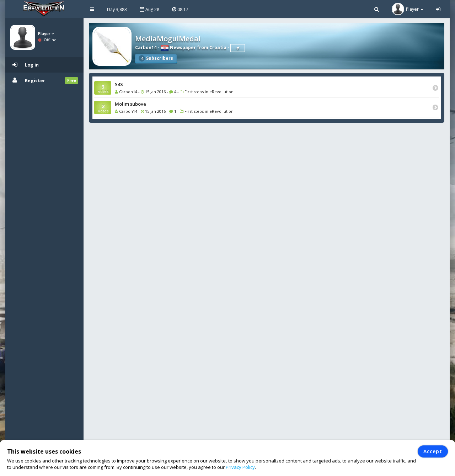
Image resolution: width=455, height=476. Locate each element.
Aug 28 (151, 9)
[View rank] (237, 48)
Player (45, 34)
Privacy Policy (240, 467)
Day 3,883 (117, 9)
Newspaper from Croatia (197, 47)
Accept (432, 451)
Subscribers (157, 58)
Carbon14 (145, 47)
